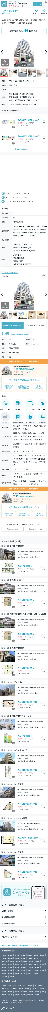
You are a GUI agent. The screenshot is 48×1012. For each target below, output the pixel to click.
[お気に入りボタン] (44, 123)
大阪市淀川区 (24, 945)
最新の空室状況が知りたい (26, 379)
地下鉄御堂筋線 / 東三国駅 (20, 100)
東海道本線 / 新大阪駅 (18, 97)
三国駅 (33, 945)
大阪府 (14, 945)
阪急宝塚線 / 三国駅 (17, 94)
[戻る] (2, 51)
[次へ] (46, 51)
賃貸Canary (6, 945)
